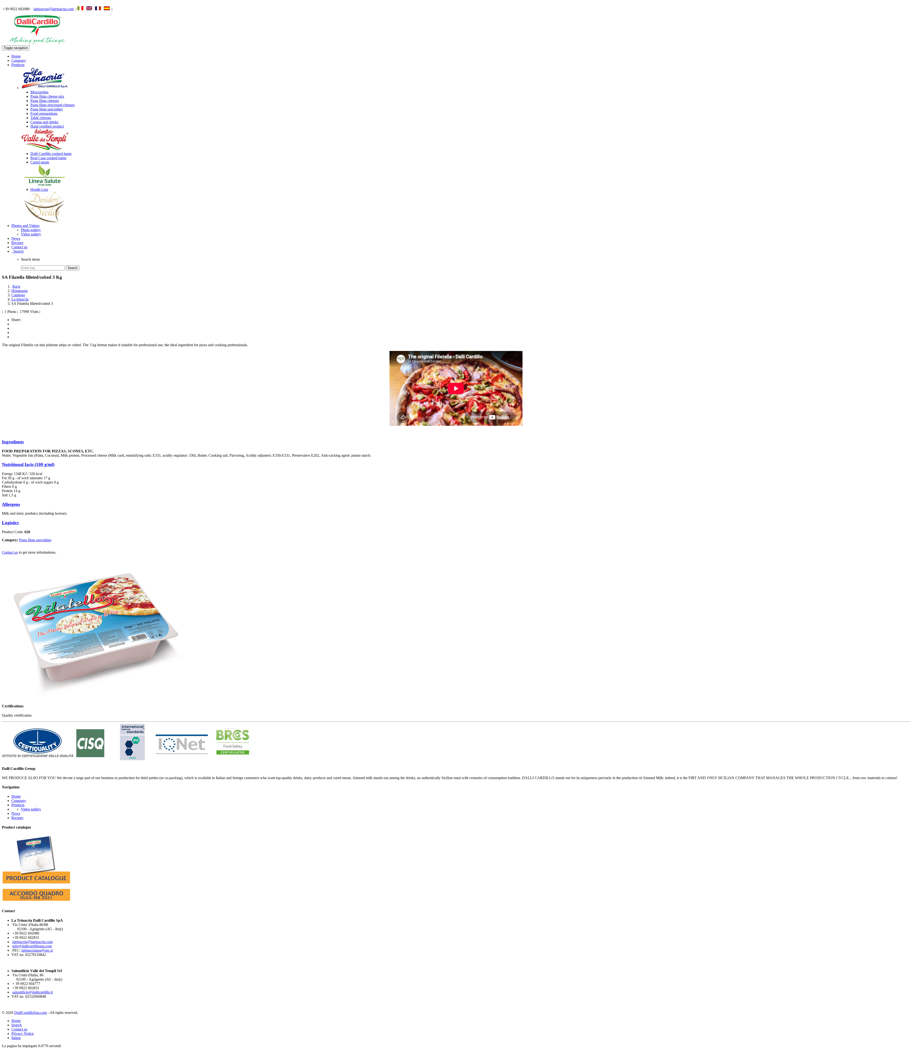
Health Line (39, 189)
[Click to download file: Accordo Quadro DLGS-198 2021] (36, 902)
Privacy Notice (22, 1033)
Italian (16, 1038)
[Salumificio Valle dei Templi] (44, 149)
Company (18, 60)
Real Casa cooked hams (48, 158)
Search (17, 251)
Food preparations (43, 113)
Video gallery (31, 234)
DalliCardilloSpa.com (30, 1013)
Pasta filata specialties (46, 109)
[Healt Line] (44, 185)
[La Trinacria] (44, 88)
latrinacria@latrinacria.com (53, 9)
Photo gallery (31, 230)
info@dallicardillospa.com (32, 946)
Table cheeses (40, 118)
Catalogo (18, 295)
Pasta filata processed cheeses (52, 105)
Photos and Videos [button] (25, 226)
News (15, 238)
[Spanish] (107, 9)
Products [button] (17, 65)
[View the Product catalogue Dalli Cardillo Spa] (36, 884)
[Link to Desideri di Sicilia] (44, 221)
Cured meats (39, 162)
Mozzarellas (39, 92)
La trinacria (19, 299)
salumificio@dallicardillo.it (32, 992)
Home (16, 56)
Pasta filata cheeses (44, 101)
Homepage (19, 291)
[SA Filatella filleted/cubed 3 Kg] (97, 697)
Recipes (17, 243)
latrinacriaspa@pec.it (37, 950)
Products (17, 805)
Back (16, 286)
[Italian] (80, 9)
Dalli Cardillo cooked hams (50, 154)
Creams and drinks (44, 122)
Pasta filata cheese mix (47, 96)
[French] (98, 9)
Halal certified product (47, 126)
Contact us (19, 247)
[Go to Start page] (37, 43)
